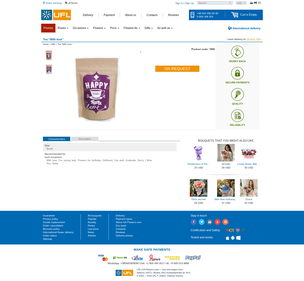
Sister (55, 163)
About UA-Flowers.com (128, 222)
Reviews (120, 232)
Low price (93, 228)
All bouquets (95, 215)
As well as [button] (164, 28)
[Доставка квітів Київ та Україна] (255, 3)
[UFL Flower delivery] (56, 15)
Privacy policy (50, 218)
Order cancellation (53, 225)
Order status (50, 235)
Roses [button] (62, 28)
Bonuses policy (51, 228)
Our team (121, 225)
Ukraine (250, 39)
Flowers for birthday (89, 160)
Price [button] (113, 28)
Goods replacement (54, 222)
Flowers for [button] (131, 28)
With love (51, 160)
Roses (91, 225)
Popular (92, 218)
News (91, 232)
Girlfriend (107, 160)
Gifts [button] (148, 28)
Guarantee (49, 215)
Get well (119, 160)
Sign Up (189, 3)
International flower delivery (58, 232)
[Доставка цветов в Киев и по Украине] (251, 3)
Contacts (121, 228)
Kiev (258, 39)
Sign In (179, 3)
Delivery (120, 215)
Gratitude (130, 160)
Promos (48, 28)
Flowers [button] (98, 28)
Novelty (92, 222)
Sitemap (47, 238)
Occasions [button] (80, 28)
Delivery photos (124, 235)
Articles (92, 235)
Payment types (124, 218)
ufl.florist (72, 3)
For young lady (67, 160)
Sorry (140, 160)
